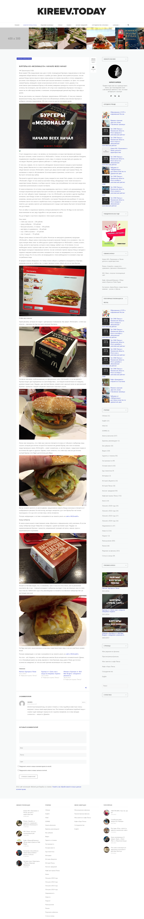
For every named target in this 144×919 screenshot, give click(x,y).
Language (116, 25)
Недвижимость (11, 35)
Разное (69, 25)
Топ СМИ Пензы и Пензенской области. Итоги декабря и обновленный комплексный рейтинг (113, 362)
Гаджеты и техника (108, 456)
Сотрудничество (107, 671)
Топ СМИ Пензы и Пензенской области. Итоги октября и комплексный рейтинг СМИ (113, 372)
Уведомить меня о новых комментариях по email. (35, 766)
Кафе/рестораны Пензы (30, 25)
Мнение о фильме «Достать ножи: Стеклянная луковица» (117, 122)
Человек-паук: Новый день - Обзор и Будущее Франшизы (31, 863)
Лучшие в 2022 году (109, 511)
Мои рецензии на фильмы (110, 651)
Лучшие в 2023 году (109, 516)
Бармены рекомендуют (110, 441)
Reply (84, 702)
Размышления (106, 541)
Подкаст (105, 536)
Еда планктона (107, 471)
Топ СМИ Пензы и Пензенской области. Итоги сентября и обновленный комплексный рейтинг (113, 333)
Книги (37, 35)
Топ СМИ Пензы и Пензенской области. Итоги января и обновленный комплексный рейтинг (113, 202)
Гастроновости (107, 461)
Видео (104, 451)
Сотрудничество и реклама (100, 25)
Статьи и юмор (107, 556)
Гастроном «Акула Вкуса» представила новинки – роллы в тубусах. (129, 43)
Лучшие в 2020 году (109, 506)
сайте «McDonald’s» (72, 516)
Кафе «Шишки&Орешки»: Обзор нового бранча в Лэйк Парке (101, 43)
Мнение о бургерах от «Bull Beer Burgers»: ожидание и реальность (73, 673)
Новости (105, 531)
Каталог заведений (81, 25)
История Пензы (107, 486)
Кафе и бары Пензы (108, 666)
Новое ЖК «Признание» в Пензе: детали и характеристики (118, 150)
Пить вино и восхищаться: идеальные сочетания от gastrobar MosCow (118, 849)
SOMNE (104, 431)
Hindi (104, 426)
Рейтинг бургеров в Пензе (27, 671)
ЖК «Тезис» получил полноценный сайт (113, 274)
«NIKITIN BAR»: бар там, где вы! (119, 811)
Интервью (105, 476)
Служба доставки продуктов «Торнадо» (117, 820)
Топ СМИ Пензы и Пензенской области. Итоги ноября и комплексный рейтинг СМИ (113, 180)
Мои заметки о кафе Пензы (111, 661)
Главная (17, 25)
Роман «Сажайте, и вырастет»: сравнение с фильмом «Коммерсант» (43, 43)
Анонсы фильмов (108, 436)
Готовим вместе (107, 466)
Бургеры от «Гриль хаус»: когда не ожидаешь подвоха (113, 610)
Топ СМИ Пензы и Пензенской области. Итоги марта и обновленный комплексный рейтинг (113, 141)
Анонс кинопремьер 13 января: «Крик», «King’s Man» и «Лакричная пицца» (119, 839)
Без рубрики (106, 446)
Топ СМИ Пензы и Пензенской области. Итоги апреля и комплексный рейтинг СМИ (113, 191)
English (104, 421)
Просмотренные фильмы (110, 656)
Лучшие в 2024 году (109, 521)
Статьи (60, 25)
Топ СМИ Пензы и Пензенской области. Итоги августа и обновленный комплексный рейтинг (113, 160)
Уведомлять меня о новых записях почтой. (33, 770)
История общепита (108, 481)
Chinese (104, 416)
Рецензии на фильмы (47, 25)
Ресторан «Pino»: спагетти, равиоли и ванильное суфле (119, 829)
